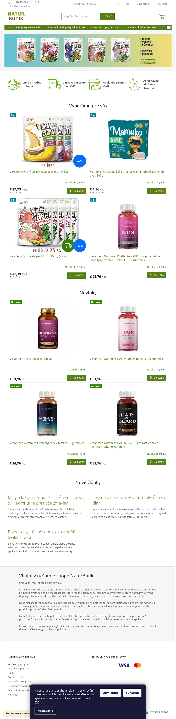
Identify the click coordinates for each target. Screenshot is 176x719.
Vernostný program (85, 4)
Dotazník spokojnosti (20, 681)
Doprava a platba (18, 668)
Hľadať (107, 16)
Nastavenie (45, 711)
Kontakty (13, 694)
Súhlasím (132, 693)
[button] (17, 50)
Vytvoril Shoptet (159, 711)
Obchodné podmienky (20, 690)
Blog (10, 672)
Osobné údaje (16, 677)
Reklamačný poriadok (20, 686)
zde (37, 702)
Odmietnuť (110, 693)
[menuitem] (23, 27)
